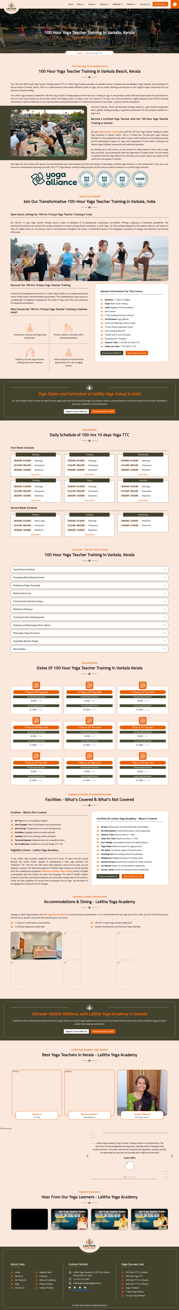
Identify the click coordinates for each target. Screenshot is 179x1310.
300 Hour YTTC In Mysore (137, 1283)
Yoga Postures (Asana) (24, 569)
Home (70, 4)
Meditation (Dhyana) (23, 609)
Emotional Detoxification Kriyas (28, 601)
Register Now (45, 1272)
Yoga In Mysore (132, 1287)
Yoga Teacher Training (109, 131)
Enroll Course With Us (111, 353)
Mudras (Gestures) (22, 593)
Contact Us (145, 4)
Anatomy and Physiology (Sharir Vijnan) (31, 625)
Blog (17, 1283)
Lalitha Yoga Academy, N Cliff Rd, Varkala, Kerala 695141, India (91, 1274)
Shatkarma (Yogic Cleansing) (26, 585)
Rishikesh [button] (117, 4)
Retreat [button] (130, 4)
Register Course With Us (76, 411)
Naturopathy (19, 649)
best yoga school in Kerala (55, 914)
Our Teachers (20, 1280)
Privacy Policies (46, 1283)
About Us (19, 1276)
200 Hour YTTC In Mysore (137, 1280)
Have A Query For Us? (137, 353)
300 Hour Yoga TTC (134, 1276)
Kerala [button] (91, 4)
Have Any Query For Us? (103, 411)
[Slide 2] (130, 1177)
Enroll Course (160, 4)
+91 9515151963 (81, 1279)
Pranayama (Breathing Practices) (28, 577)
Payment (43, 1276)
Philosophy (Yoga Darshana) (26, 633)
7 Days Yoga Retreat (135, 1291)
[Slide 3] (134, 1177)
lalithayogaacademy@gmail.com (87, 1283)
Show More (36, 474)
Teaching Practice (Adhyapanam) (28, 617)
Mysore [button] (103, 4)
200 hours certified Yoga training (57, 871)
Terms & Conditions (47, 1280)
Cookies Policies (46, 1287)
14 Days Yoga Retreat (135, 1295)
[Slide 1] (125, 1177)
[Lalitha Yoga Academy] (11, 7)
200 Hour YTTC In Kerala (136, 1272)
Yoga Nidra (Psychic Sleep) (25, 641)
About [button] (80, 4)
